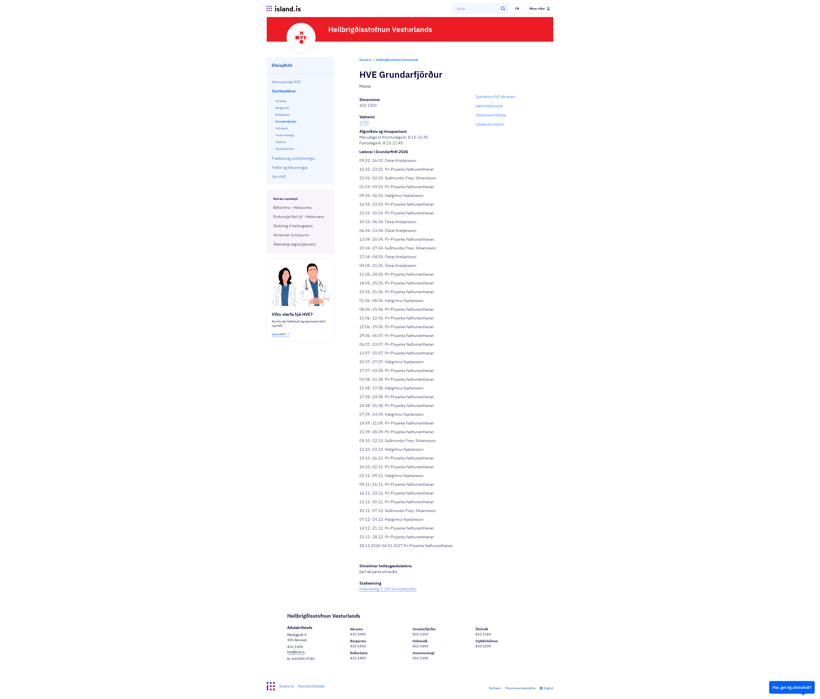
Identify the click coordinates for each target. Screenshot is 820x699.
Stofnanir (495, 688)
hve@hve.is (296, 652)
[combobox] (480, 8)
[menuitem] (300, 81)
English (549, 688)
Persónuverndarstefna (520, 688)
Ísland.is (286, 686)
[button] (517, 8)
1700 (364, 122)
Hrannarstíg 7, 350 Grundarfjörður (388, 588)
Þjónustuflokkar (311, 686)
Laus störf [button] (279, 334)
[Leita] (503, 8)
